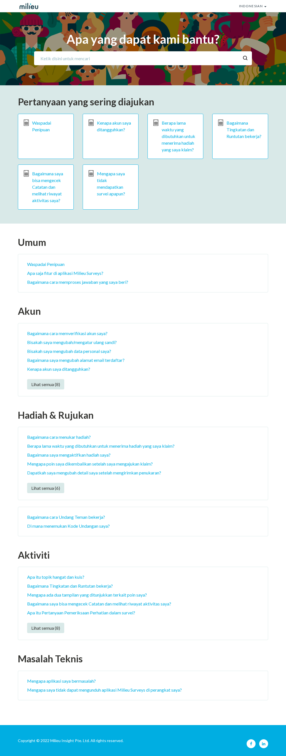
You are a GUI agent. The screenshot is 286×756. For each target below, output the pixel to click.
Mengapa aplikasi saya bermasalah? (61, 681)
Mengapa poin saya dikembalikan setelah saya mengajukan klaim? (90, 463)
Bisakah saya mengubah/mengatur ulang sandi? (72, 342)
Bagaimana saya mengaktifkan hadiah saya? (69, 454)
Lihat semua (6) (45, 488)
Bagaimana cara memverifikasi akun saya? (67, 333)
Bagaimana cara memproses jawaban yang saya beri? (77, 282)
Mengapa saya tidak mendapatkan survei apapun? (111, 183)
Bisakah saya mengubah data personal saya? (69, 351)
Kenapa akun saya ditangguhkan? (114, 126)
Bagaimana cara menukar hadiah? (59, 437)
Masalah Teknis (50, 658)
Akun (29, 311)
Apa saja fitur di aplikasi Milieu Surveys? (65, 273)
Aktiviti (34, 555)
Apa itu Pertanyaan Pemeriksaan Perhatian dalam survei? (81, 612)
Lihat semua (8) (45, 384)
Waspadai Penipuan (41, 126)
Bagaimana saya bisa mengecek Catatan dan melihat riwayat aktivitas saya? (47, 187)
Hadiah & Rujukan (56, 415)
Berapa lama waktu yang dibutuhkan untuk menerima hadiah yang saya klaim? (178, 136)
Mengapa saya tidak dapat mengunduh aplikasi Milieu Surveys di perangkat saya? (104, 689)
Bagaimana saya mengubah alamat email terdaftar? (76, 360)
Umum (32, 242)
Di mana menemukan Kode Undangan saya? (68, 526)
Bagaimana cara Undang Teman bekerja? (66, 517)
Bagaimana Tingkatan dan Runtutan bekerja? (244, 129)
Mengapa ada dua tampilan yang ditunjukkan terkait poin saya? (87, 594)
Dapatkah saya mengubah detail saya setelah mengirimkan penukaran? (94, 472)
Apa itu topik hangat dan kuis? (55, 577)
